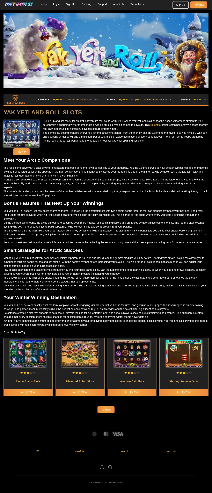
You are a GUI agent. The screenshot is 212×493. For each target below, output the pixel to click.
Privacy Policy (171, 451)
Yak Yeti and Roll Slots (71, 99)
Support (102, 4)
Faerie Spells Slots (28, 381)
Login (56, 4)
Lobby (43, 4)
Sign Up (70, 4)
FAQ (37, 451)
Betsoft (154, 124)
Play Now (199, 5)
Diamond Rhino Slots (80, 381)
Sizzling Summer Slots (184, 381)
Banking (86, 4)
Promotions (137, 4)
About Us (118, 4)
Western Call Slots (132, 381)
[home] (19, 7)
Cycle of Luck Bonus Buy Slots (141, 99)
